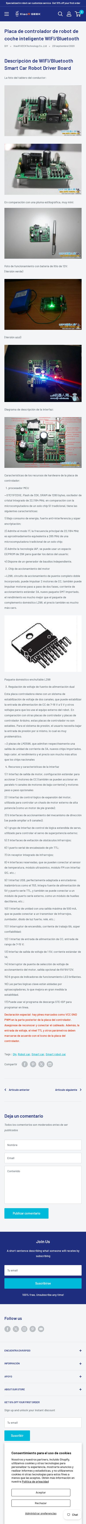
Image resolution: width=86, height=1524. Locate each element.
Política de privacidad (35, 1481)
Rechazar (41, 1503)
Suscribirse (43, 1283)
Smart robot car (56, 1054)
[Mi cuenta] (69, 14)
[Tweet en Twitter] (41, 1064)
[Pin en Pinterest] (33, 1064)
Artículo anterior (19, 1089)
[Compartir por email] (50, 1064)
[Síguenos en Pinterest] (33, 1329)
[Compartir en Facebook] (25, 1064)
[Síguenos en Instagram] (24, 1329)
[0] (78, 14)
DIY (6, 45)
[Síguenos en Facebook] (7, 1329)
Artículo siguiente (66, 1089)
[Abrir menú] (6, 14)
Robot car (24, 1054)
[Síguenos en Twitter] (16, 1329)
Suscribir (17, 1435)
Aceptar (41, 1492)
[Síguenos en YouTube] (41, 1329)
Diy (15, 1054)
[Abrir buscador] (60, 14)
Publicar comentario (26, 1213)
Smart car (38, 1054)
